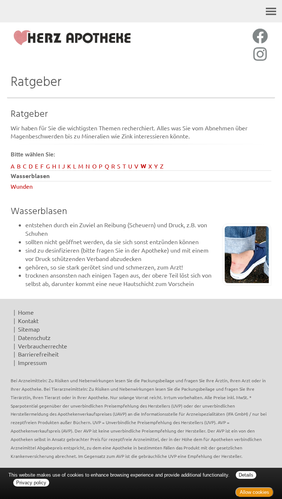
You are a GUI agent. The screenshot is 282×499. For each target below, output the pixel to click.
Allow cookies (254, 492)
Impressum (32, 362)
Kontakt (28, 320)
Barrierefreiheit (38, 354)
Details (246, 475)
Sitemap (29, 329)
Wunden (22, 186)
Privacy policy (31, 482)
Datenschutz (34, 337)
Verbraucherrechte (42, 346)
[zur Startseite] (72, 37)
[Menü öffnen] (271, 11)
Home (26, 312)
